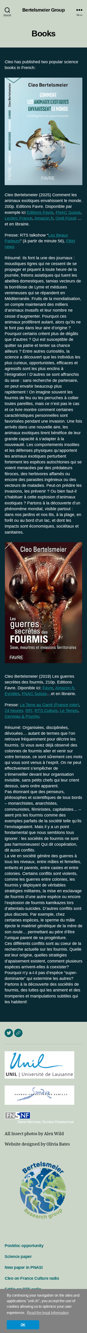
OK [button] (23, 1325)
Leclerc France (18, 218)
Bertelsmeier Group (43, 9)
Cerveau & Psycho (22, 716)
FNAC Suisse (68, 212)
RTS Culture (46, 710)
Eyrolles (12, 693)
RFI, (29, 710)
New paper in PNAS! (24, 1267)
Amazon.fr (43, 218)
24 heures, (14, 710)
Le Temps (69, 710)
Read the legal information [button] (48, 1313)
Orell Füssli (65, 218)
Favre (47, 688)
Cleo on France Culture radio (32, 1278)
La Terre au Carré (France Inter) (49, 705)
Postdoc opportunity (24, 1245)
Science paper (18, 1256)
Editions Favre (40, 212)
